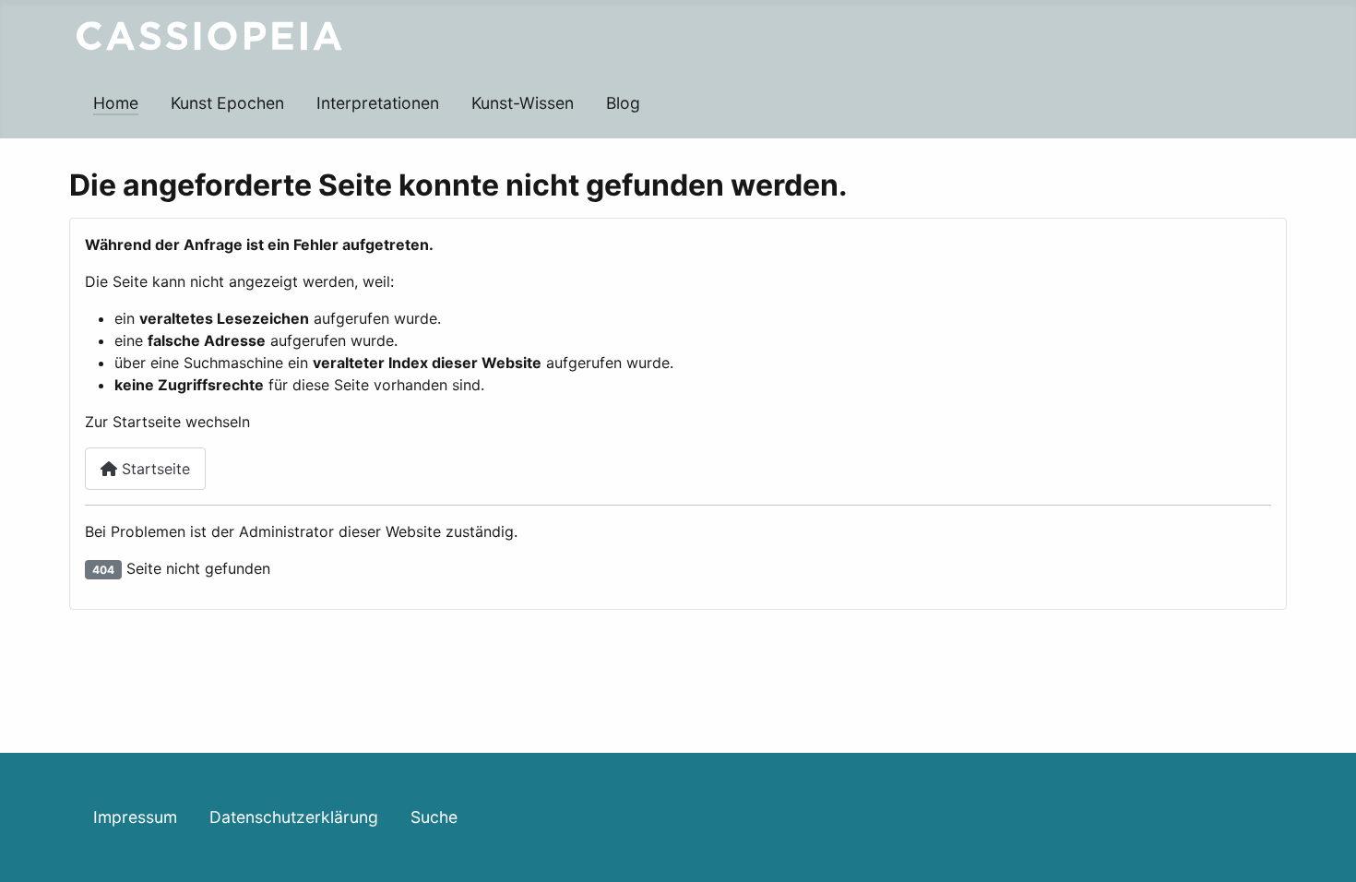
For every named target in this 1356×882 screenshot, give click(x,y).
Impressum (135, 817)
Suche (434, 817)
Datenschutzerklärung (293, 817)
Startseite (153, 468)
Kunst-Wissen (522, 103)
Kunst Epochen (227, 103)
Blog (623, 103)
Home (115, 103)
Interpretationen (377, 103)
